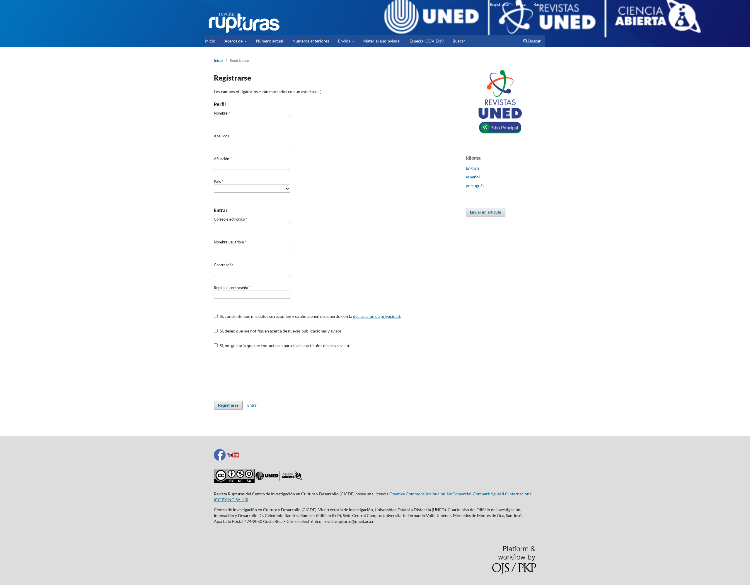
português (475, 185)
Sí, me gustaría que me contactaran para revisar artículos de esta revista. (284, 345)
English (472, 168)
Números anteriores (310, 40)
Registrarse (499, 4)
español (473, 176)
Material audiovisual (381, 40)
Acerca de (233, 40)
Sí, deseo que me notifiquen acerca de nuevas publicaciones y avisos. (280, 330)
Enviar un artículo (485, 212)
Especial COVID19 (427, 40)
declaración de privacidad (376, 316)
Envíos (344, 40)
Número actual (269, 40)
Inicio (210, 40)
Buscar (459, 40)
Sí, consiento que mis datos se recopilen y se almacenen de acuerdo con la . (310, 316)
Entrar (521, 4)
